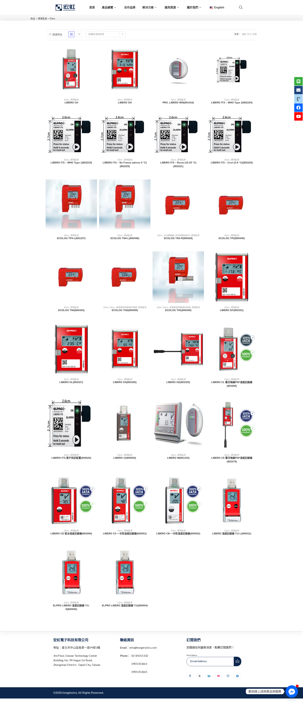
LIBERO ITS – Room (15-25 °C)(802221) (178, 164)
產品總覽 (107, 7)
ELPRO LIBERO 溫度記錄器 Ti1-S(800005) (71, 607)
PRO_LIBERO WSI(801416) (178, 102)
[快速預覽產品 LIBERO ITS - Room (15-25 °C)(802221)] (202, 121)
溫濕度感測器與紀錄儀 (126, 307)
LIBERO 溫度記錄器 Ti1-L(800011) (231, 533)
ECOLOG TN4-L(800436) (124, 238)
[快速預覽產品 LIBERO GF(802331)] (255, 257)
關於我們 (192, 7)
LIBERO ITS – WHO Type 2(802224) (231, 102)
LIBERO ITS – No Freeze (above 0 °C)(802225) (125, 164)
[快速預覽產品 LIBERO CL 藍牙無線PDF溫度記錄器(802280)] (255, 329)
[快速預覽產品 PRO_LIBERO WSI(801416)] (202, 49)
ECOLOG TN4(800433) (71, 310)
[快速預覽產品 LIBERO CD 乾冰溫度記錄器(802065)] (95, 480)
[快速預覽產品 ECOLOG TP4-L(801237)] (95, 185)
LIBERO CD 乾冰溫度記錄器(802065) (71, 533)
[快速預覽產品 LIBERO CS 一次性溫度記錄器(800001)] (148, 480)
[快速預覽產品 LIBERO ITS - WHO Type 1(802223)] (95, 121)
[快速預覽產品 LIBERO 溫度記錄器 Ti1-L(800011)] (255, 480)
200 (249, 34)
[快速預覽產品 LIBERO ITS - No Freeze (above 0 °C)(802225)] (148, 121)
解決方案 (148, 7)
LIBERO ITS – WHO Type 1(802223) (71, 162)
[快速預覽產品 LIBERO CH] (95, 49)
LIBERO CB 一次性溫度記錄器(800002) (178, 533)
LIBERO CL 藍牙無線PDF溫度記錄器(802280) (231, 384)
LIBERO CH (71, 102)
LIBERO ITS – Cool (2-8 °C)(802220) (232, 162)
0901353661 (139, 663)
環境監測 (74, 99)
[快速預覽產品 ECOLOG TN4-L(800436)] (148, 185)
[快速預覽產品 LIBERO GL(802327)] (95, 329)
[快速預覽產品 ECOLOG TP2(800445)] (255, 185)
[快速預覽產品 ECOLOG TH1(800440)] (202, 257)
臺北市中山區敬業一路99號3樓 (81, 647)
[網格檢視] (71, 34)
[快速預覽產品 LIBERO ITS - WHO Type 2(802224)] (255, 49)
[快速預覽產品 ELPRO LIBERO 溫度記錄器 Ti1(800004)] (148, 552)
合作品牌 (129, 7)
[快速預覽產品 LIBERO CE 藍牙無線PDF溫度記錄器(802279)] (255, 405)
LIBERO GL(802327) (71, 382)
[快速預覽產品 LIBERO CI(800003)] (148, 405)
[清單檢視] (79, 34)
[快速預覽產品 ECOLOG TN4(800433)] (95, 257)
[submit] (237, 661)
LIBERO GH (125, 102)
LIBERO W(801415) (178, 457)
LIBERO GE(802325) (178, 382)
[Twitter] (199, 675)
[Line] (237, 675)
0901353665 (139, 671)
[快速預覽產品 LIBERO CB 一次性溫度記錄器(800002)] (202, 480)
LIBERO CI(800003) (124, 457)
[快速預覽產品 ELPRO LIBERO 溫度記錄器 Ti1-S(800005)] (95, 552)
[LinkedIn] (209, 675)
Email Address (192, 655)
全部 (254, 34)
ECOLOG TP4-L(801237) (71, 238)
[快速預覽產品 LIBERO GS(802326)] (148, 329)
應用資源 (170, 7)
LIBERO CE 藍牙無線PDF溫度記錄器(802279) (231, 459)
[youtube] (218, 675)
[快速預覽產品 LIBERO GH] (148, 49)
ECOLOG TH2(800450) (125, 310)
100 (244, 34)
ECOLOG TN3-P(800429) (178, 238)
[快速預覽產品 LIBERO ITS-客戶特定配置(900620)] (95, 405)
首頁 (92, 7)
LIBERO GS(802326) (125, 382)
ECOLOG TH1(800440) (178, 310)
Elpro (66, 99)
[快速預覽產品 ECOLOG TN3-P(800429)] (202, 185)
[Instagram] (227, 675)
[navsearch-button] (240, 7)
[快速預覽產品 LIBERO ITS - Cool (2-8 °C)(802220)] (255, 121)
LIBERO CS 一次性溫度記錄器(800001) (125, 533)
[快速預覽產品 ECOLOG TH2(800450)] (148, 257)
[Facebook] (190, 675)
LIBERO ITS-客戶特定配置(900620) (71, 457)
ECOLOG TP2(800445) (232, 238)
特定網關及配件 (182, 235)
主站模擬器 (168, 235)
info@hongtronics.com (143, 647)
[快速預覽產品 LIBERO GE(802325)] (202, 329)
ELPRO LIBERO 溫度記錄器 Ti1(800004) (125, 605)
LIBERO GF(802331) (232, 310)
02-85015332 (139, 655)
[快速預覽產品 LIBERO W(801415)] (202, 405)
